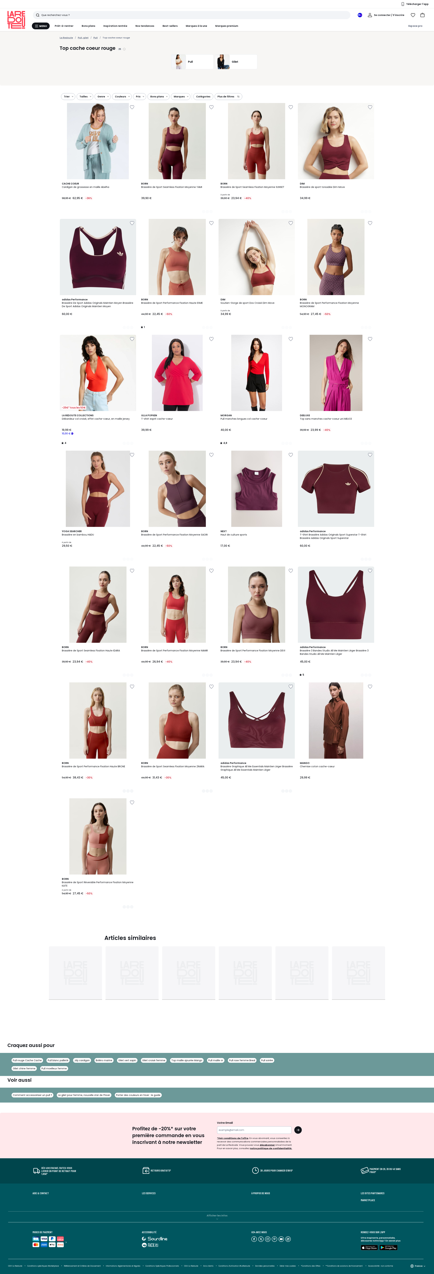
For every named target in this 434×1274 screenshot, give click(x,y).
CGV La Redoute (15, 1266)
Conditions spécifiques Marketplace (43, 1266)
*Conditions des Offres (310, 1266)
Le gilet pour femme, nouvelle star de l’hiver (84, 1095)
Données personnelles (265, 1266)
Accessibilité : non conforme (380, 1266)
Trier (67, 96)
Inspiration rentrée (115, 26)
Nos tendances (144, 26)
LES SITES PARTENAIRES (372, 1193)
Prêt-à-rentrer (64, 26)
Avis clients (208, 1266)
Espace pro (415, 26)
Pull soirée (267, 1060)
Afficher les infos (217, 1215)
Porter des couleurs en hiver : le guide (138, 1095)
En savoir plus (393, 1240)
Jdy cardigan (82, 1060)
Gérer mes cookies (288, 1266)
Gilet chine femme (24, 1068)
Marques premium (226, 26)
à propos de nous (260, 1193)
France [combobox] (418, 1266)
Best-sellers (170, 26)
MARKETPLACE (368, 1200)
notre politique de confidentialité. (271, 1148)
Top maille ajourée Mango (186, 1060)
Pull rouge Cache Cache (27, 1060)
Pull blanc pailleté (58, 1060)
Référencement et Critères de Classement (82, 1266)
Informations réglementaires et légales (123, 1266)
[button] (422, 15)
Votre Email (225, 1123)
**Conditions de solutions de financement (344, 1266)
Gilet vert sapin (127, 1060)
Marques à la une (196, 26)
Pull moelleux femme (54, 1068)
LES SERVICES (148, 1193)
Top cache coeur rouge (116, 37)
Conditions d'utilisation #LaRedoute (234, 1266)
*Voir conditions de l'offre (232, 1138)
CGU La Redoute (191, 1266)
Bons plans (88, 26)
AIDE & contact (41, 1193)
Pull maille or (215, 1060)
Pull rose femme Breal (242, 1060)
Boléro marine (104, 1060)
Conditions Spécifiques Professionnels (162, 1266)
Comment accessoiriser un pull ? (32, 1095)
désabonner (267, 1145)
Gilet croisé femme (153, 1060)
